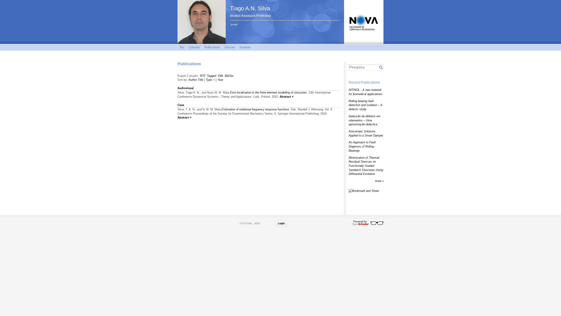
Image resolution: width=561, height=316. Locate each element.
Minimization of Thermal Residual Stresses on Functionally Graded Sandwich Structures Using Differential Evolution (366, 166)
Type (209, 79)
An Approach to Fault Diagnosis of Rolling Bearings (362, 146)
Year (220, 79)
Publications (212, 47)
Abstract (285, 96)
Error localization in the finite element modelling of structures (268, 92)
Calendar (194, 47)
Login (281, 223)
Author (192, 79)
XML (221, 75)
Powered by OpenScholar (367, 223)
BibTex (229, 75)
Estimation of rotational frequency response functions (255, 109)
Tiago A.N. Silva (250, 8)
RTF (203, 75)
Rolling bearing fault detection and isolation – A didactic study (365, 105)
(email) (234, 24)
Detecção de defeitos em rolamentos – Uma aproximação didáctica (364, 120)
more (378, 181)
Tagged (211, 75)
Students (245, 47)
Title (200, 79)
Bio (182, 47)
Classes (230, 47)
